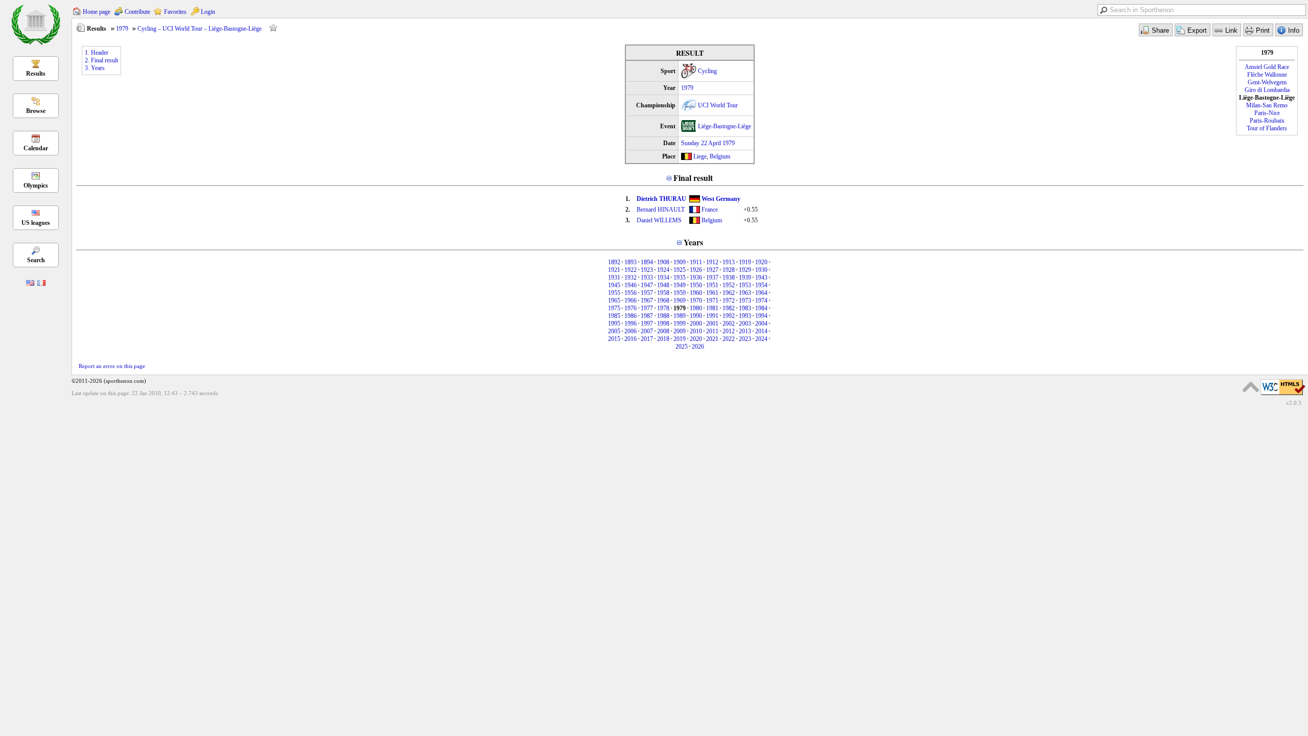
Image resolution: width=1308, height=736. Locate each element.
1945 (614, 285)
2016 (630, 338)
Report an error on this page (112, 366)
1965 (614, 300)
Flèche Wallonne (1267, 74)
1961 (712, 292)
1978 (663, 308)
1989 (679, 315)
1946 (630, 285)
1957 (647, 292)
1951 (712, 285)
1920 (761, 262)
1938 (728, 277)
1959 (679, 292)
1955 (614, 292)
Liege (700, 156)
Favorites (175, 11)
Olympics (36, 185)
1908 (663, 262)
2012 (728, 331)
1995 (614, 323)
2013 (745, 331)
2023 (745, 338)
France (710, 209)
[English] (30, 283)
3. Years (95, 68)
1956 (630, 292)
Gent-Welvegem (1267, 82)
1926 (696, 269)
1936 (696, 277)
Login (208, 11)
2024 (761, 338)
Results (35, 73)
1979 (122, 28)
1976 (630, 308)
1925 (679, 269)
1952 (728, 285)
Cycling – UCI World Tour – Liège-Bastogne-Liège (199, 28)
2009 (679, 331)
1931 (614, 277)
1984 (761, 308)
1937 (712, 277)
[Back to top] (1251, 387)
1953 (745, 285)
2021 (712, 338)
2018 (663, 338)
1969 (679, 300)
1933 (647, 277)
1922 (630, 269)
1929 (745, 269)
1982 (728, 308)
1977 (647, 308)
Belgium (720, 156)
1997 (647, 323)
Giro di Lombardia (1267, 90)
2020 (696, 338)
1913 (728, 262)
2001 (712, 323)
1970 (696, 300)
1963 (745, 292)
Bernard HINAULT (661, 209)
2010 (696, 331)
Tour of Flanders (1267, 128)
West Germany (721, 198)
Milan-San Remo (1267, 105)
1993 (745, 315)
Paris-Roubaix (1267, 120)
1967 (647, 300)
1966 (630, 300)
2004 (761, 323)
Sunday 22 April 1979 (708, 143)
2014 (761, 331)
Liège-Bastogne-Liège (724, 126)
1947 (647, 285)
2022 (728, 338)
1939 (745, 277)
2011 (712, 331)
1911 (696, 262)
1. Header (96, 52)
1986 (630, 315)
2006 (630, 331)
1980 (696, 308)
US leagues (35, 222)
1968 (663, 300)
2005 (614, 331)
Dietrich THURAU (661, 198)
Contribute (137, 11)
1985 (614, 315)
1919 (745, 262)
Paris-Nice (1267, 113)
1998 (663, 323)
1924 (663, 269)
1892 (614, 262)
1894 (647, 262)
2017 (647, 338)
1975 (614, 308)
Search (36, 260)
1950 (696, 285)
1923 (647, 269)
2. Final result (101, 60)
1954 (761, 285)
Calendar (36, 148)
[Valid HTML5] (1282, 396)
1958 (663, 292)
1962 (728, 292)
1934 (663, 277)
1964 (761, 292)
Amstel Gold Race (1267, 67)
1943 (761, 277)
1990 (696, 315)
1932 (630, 277)
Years (693, 242)
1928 (728, 269)
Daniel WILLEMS (659, 220)
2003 (745, 323)
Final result (693, 177)
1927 (712, 269)
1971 (712, 300)
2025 (681, 346)
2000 (696, 323)
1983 (745, 308)
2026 (698, 346)
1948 (663, 285)
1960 (696, 292)
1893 (630, 262)
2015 (614, 338)
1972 (728, 300)
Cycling (707, 71)
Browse (35, 110)
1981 (712, 308)
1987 (647, 315)
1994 (761, 315)
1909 (679, 262)
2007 (647, 331)
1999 (679, 323)
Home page (96, 11)
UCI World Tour (718, 105)
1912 (712, 262)
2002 (728, 323)
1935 (679, 277)
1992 (728, 315)
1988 (663, 315)
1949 (679, 285)
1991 (712, 315)
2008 (663, 331)
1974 (761, 300)
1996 (630, 323)
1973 (745, 300)
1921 (614, 269)
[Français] (41, 283)
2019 (679, 338)
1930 (761, 269)
